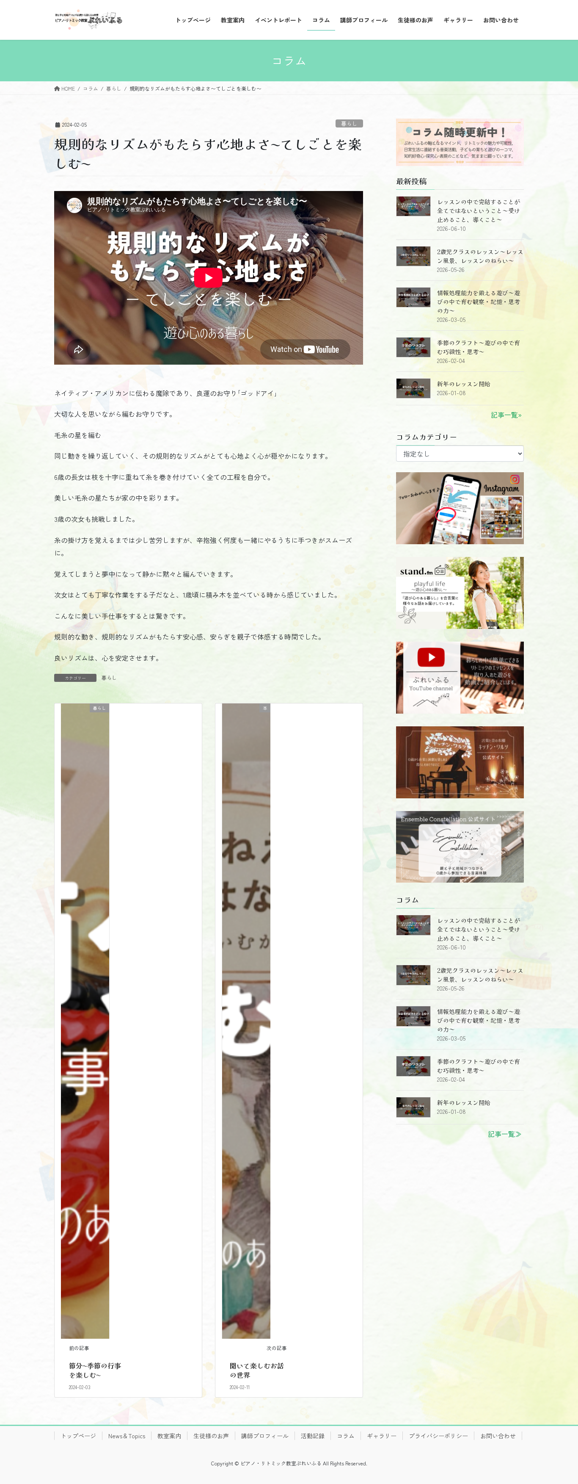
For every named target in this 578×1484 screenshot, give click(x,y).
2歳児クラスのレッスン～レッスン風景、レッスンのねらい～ (480, 256)
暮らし (349, 123)
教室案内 (169, 1435)
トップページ (78, 1435)
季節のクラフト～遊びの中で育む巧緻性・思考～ (478, 347)
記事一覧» (506, 415)
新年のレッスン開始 (463, 383)
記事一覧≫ (505, 1134)
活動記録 (313, 1435)
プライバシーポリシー (438, 1435)
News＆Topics (126, 1435)
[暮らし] (85, 1019)
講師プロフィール (265, 1435)
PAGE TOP (558, 1431)
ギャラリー (381, 1435)
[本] (246, 1019)
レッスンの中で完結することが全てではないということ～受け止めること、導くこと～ (478, 210)
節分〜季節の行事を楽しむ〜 (95, 1370)
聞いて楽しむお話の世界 (257, 1370)
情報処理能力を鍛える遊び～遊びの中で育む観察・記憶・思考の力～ (478, 301)
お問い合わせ (498, 1435)
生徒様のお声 (211, 1435)
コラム (346, 1435)
